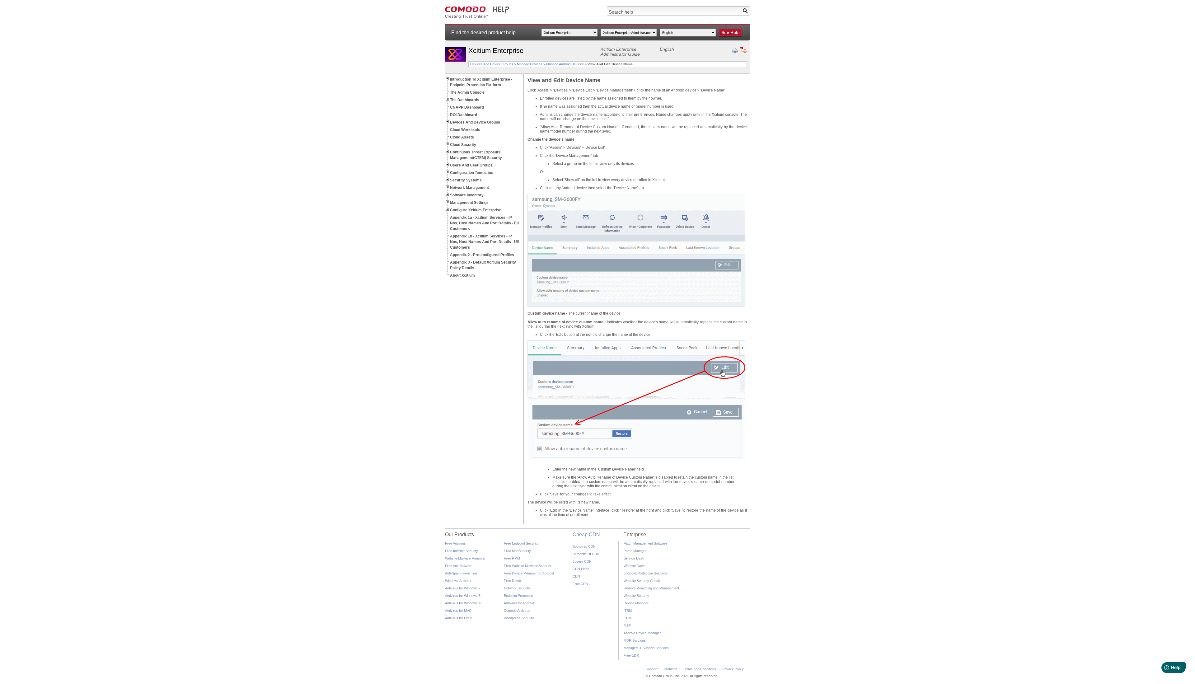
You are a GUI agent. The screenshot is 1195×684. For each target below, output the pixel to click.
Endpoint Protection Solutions (646, 573)
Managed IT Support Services (646, 648)
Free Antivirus (455, 543)
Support (652, 669)
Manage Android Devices (565, 64)
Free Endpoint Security (521, 543)
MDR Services (635, 640)
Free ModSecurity (517, 551)
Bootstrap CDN (584, 546)
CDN (576, 576)
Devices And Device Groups (491, 64)
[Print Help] (735, 50)
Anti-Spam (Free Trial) (462, 573)
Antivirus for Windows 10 (463, 603)
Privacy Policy (733, 669)
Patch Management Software (645, 543)
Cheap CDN (586, 534)
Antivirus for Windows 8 (462, 595)
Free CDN (580, 584)
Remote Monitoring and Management (651, 588)
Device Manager (636, 603)
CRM (627, 618)
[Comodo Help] (477, 17)
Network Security (517, 588)
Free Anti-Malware (458, 566)
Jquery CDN (582, 561)
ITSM (628, 610)
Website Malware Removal (465, 558)
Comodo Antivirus (517, 610)
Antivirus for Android (519, 603)
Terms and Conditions (699, 669)
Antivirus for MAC (458, 610)
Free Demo (512, 581)
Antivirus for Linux (458, 618)
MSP (627, 625)
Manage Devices (529, 64)
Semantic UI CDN (586, 554)
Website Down (634, 566)
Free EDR (631, 655)
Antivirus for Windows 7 (462, 588)
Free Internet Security (461, 551)
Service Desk (634, 558)
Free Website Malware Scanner (527, 566)
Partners (670, 669)
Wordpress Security (519, 618)
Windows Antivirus (458, 581)
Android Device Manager (642, 633)
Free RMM (512, 558)
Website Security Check (642, 581)
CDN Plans (581, 569)
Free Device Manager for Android (529, 573)
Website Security (636, 595)
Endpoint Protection (518, 595)
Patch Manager (635, 551)
